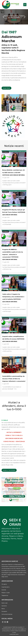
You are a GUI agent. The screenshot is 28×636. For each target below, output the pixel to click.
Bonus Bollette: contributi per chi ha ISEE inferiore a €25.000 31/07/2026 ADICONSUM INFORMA (13, 172)
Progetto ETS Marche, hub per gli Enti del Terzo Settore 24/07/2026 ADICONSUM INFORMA (13, 212)
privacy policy (5, 630)
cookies (12, 630)
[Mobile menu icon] (24, 4)
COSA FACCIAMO (14, 19)
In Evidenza (5, 152)
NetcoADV (16, 634)
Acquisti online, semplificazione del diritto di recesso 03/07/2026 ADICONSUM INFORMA (13, 339)
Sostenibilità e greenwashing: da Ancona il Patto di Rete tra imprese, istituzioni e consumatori (13, 379)
